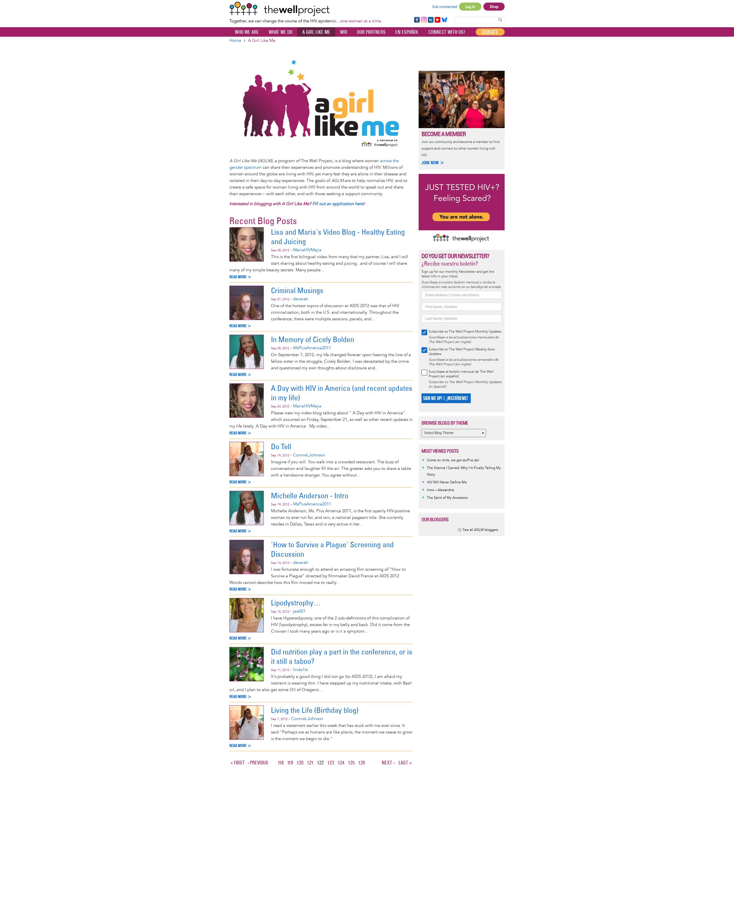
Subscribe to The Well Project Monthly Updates (465, 331)
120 (300, 763)
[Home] (305, 8)
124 (341, 763)
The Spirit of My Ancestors (447, 498)
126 (362, 763)
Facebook (416, 20)
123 (331, 763)
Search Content (500, 19)
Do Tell (281, 446)
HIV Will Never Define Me (447, 482)
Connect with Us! (446, 32)
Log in (470, 6)
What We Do (280, 32)
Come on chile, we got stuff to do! (453, 460)
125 (352, 763)
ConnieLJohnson (309, 455)
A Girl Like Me (316, 32)
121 (311, 763)
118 (281, 763)
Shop (494, 6)
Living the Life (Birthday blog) (314, 710)
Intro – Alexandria (440, 490)
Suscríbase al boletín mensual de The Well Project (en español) (461, 374)
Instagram (423, 20)
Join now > (432, 162)
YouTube (437, 20)
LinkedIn (431, 20)
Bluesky (444, 20)
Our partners (371, 32)
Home (235, 40)
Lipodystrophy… (296, 602)
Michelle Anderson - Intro (309, 495)
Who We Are (247, 32)
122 (321, 763)
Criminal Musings (297, 290)
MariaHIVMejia (307, 250)
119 (290, 763)
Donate (490, 32)
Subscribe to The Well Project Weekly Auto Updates (462, 351)
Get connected (444, 6)
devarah (300, 299)
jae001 (299, 611)
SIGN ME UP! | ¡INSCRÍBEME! (445, 398)
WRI (343, 32)
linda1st (300, 669)
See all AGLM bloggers (480, 530)
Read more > (240, 276)
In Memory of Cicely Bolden (312, 339)
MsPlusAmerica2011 (312, 348)
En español (407, 32)
